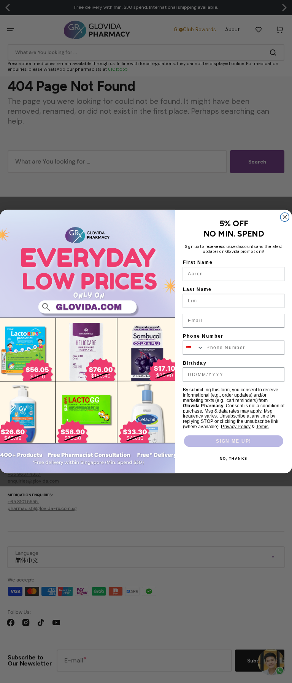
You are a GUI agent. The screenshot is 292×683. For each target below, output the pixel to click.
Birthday (194, 363)
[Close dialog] (284, 217)
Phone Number (203, 336)
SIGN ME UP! (233, 440)
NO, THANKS (234, 459)
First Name (198, 262)
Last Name (197, 289)
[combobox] (193, 347)
